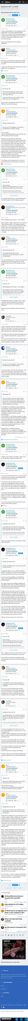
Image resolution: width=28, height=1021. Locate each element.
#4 (26, 120)
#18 (26, 709)
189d (24, 902)
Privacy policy (19, 1005)
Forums (2, 985)
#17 (26, 677)
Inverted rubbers (9, 906)
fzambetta (8, 316)
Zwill (7, 666)
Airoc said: (5, 182)
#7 (26, 247)
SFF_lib (8, 48)
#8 (26, 280)
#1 (26, 29)
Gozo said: (5, 283)
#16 (26, 633)
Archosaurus (21, 916)
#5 (26, 179)
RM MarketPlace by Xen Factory (12, 1011)
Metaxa (8, 347)
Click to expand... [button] (14, 195)
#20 (26, 804)
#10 (26, 357)
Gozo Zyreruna (10, 206)
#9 (26, 324)
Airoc (7, 110)
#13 (26, 473)
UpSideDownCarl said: (8, 523)
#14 (26, 520)
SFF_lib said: (6, 88)
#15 (26, 558)
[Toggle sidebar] (26, 2)
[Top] (2, 1007)
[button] (3, 2)
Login (2, 996)
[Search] (23, 2)
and (10, 439)
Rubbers (7, 929)
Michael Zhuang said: (8, 123)
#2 (26, 58)
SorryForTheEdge (18, 902)
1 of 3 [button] (9, 15)
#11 (26, 391)
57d (25, 908)
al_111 (21, 924)
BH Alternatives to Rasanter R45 (15, 927)
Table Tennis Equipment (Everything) (13, 914)
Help (25, 1005)
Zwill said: (5, 778)
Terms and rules (11, 1005)
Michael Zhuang (6, 9)
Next (14, 15)
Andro (6, 899)
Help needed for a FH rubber (14, 904)
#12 (26, 454)
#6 (26, 217)
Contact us (3, 988)
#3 (26, 85)
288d (24, 931)
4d (25, 916)
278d (24, 924)
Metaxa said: (6, 394)
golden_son (19, 931)
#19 (26, 775)
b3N (22, 908)
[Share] (24, 29)
